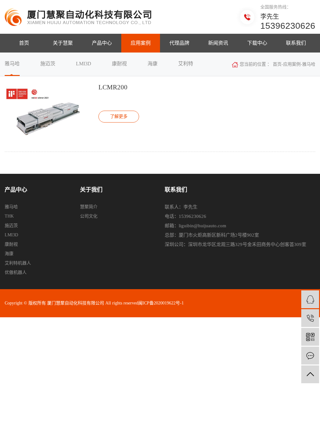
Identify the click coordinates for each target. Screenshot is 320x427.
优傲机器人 (16, 272)
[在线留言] (310, 355)
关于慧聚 (63, 43)
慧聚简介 (89, 206)
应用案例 (141, 43)
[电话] (310, 318)
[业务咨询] (310, 299)
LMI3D (11, 235)
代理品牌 (179, 43)
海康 (9, 253)
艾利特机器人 (18, 263)
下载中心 (257, 43)
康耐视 (11, 244)
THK (9, 216)
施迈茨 (11, 225)
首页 (24, 43)
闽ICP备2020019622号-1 (161, 303)
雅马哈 (11, 206)
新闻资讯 (218, 43)
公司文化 (89, 216)
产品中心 (102, 43)
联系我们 (296, 43)
